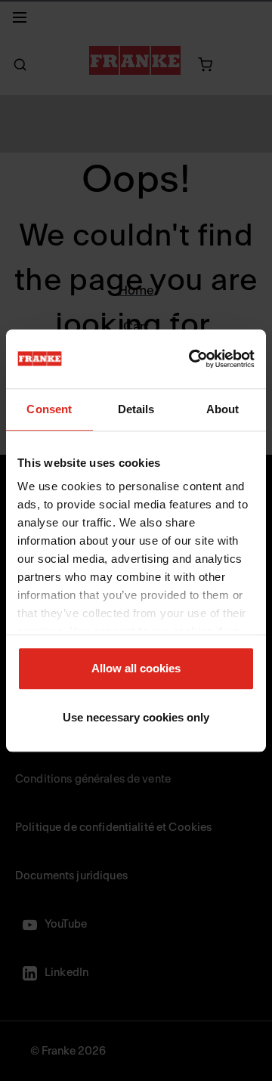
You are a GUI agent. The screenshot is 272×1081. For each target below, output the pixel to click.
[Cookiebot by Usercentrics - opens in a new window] (192, 359)
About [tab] (223, 409)
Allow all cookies (136, 668)
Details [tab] (136, 409)
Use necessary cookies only (136, 717)
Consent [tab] (49, 409)
